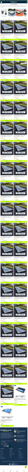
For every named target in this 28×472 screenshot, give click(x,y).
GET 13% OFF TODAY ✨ (14, 244)
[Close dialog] (6, 226)
